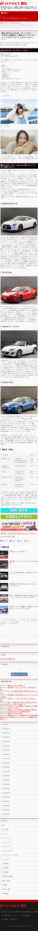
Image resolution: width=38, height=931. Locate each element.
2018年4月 (6, 750)
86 (9, 533)
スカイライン (7, 846)
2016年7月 (6, 810)
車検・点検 (6, 889)
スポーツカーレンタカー (21, 44)
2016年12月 (7, 793)
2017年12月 (7, 758)
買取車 (5, 885)
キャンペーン (7, 838)
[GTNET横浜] (13, 4)
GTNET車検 (7, 915)
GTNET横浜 (16, 926)
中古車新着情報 (27, 912)
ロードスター (8, 536)
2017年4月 (6, 784)
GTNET (19, 533)
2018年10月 (7, 741)
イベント (6, 833)
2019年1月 (6, 728)
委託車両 (6, 872)
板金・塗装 (6, 880)
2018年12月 (7, 733)
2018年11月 (6, 737)
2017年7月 (6, 771)
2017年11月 (6, 763)
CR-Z (11, 533)
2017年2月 (6, 788)
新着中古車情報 (8, 876)
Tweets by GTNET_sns (7, 659)
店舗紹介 (6, 919)
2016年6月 (6, 814)
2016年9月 (6, 801)
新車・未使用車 (15, 912)
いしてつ (12, 56)
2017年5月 (6, 780)
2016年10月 (7, 797)
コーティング (7, 842)
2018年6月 (6, 746)
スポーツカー (25, 533)
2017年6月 (6, 775)
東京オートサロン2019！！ (18, 551)
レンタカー (33, 533)
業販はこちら (15, 919)
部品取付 (6, 893)
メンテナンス (7, 859)
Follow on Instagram (20, 674)
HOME (5, 912)
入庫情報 (6, 868)
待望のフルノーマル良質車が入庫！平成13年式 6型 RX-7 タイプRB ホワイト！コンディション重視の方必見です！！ (19, 717)
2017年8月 (6, 767)
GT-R (15, 533)
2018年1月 (6, 754)
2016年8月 (6, 805)
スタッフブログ (10, 44)
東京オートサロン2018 (15, 713)
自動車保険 (27, 915)
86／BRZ (6, 829)
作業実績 (6, 863)
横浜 (13, 536)
